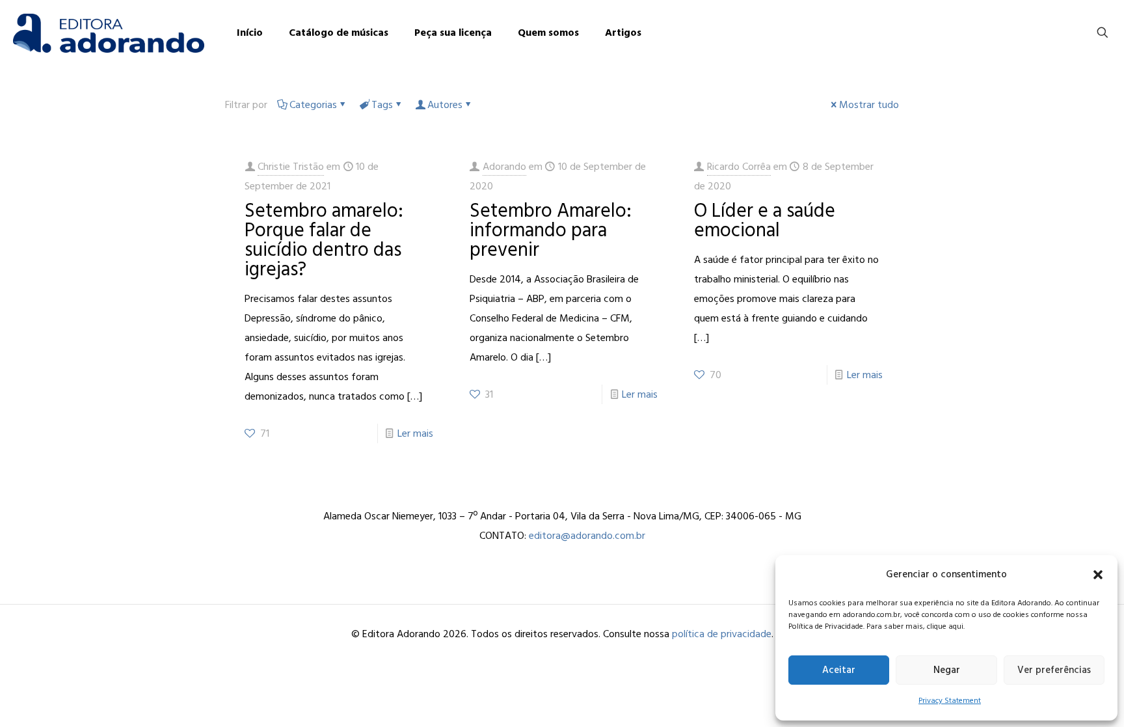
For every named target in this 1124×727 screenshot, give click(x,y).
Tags (382, 104)
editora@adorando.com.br (587, 535)
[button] (1097, 574)
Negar (946, 670)
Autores (444, 104)
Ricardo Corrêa (739, 166)
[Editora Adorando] (108, 32)
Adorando (504, 166)
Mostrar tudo (869, 104)
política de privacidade (721, 633)
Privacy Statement (949, 700)
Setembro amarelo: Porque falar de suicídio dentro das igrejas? (324, 240)
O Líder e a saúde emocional (764, 220)
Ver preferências (1054, 670)
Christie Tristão (291, 166)
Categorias (313, 104)
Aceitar (838, 670)
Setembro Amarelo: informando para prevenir (551, 230)
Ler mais (415, 433)
